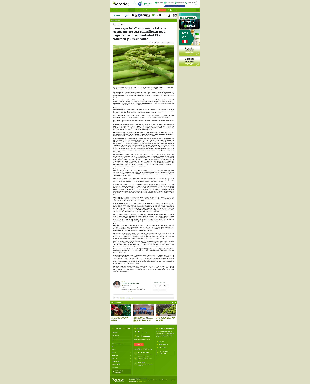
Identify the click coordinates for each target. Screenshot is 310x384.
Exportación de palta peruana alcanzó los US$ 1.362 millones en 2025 (143, 319)
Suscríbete (162, 10)
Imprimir (171, 42)
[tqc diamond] (189, 21)
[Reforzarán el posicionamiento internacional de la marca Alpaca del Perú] (166, 310)
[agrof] (189, 51)
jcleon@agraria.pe (127, 285)
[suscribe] (189, 61)
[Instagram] (139, 332)
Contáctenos (153, 10)
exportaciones (123, 298)
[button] (167, 303)
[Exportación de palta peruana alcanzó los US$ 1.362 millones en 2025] (143, 310)
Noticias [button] (131, 10)
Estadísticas (138, 10)
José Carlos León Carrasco (130, 283)
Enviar (165, 42)
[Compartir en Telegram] (156, 43)
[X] (143, 332)
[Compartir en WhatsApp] (158, 43)
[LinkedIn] (146, 332)
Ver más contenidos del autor (128, 291)
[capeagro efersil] (189, 37)
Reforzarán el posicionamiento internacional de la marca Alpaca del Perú (164, 319)
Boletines (125, 10)
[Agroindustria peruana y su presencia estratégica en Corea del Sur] (121, 310)
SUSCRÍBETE (139, 344)
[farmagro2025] (170, 15)
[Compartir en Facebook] (147, 43)
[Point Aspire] (166, 4)
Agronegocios (115, 20)
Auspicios (145, 10)
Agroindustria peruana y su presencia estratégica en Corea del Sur (120, 319)
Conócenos (118, 10)
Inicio (113, 10)
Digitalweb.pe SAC (141, 381)
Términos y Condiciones (151, 379)
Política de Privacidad (163, 379)
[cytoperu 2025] (147, 15)
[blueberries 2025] (127, 15)
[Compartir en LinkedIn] (150, 43)
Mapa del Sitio (173, 379)
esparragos (131, 298)
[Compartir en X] (153, 43)
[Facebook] (135, 332)
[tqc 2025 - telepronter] (114, 15)
